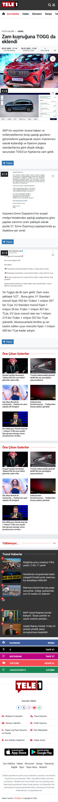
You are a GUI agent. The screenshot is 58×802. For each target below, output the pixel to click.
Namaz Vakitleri (13, 723)
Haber (25, 13)
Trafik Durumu (40, 723)
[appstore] (16, 752)
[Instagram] (29, 707)
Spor (21, 767)
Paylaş (9, 163)
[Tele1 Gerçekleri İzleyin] (10, 5)
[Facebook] (18, 707)
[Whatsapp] (39, 707)
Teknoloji (49, 763)
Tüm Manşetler (41, 730)
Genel (21, 31)
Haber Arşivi (39, 740)
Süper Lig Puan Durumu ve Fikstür (14, 731)
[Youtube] (34, 707)
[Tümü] (54, 543)
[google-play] (41, 752)
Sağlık (14, 767)
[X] (24, 707)
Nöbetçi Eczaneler (14, 716)
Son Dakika (13, 13)
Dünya (48, 13)
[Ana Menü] (53, 5)
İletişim (43, 767)
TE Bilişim (18, 798)
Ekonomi (37, 13)
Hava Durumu (40, 716)
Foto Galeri (8, 31)
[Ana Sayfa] (3, 13)
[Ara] (49, 5)
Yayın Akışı (31, 767)
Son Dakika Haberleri (15, 740)
